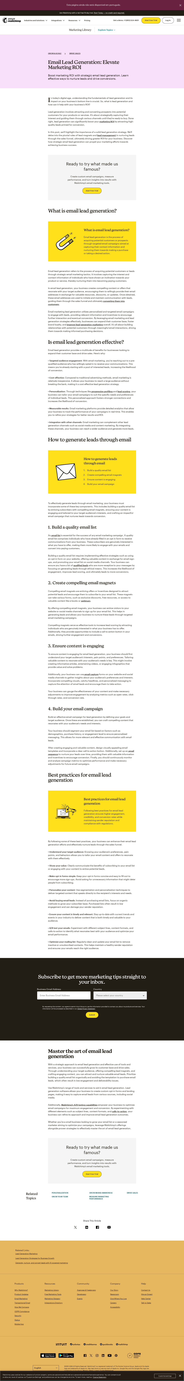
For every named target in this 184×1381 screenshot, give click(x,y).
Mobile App (19, 1324)
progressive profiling (102, 391)
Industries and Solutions (34, 20)
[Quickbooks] (106, 1344)
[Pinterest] (116, 1356)
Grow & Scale (54, 53)
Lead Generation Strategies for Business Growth (34, 1258)
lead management (106, 135)
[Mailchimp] (122, 1344)
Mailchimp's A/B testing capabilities (79, 1105)
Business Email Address (49, 989)
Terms (91, 1371)
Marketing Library (80, 29)
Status (17, 1320)
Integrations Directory (54, 1303)
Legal (97, 1371)
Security (18, 1316)
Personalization (60, 1193)
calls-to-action (119, 1111)
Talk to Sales (146, 1303)
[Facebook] (85, 1356)
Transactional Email (22, 1303)
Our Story (114, 1290)
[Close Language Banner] (180, 5)
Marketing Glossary (52, 1299)
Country (97, 989)
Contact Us (145, 1290)
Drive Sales (74, 53)
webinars (85, 600)
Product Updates (21, 1294)
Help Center (146, 1299)
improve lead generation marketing (85, 324)
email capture (91, 674)
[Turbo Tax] (75, 1344)
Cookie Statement (99, 1377)
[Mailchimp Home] (11, 20)
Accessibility (115, 1307)
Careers (113, 1303)
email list (55, 535)
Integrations (56, 20)
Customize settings (164, 1376)
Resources (73, 20)
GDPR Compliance (22, 1311)
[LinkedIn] (103, 1356)
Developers (81, 1294)
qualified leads (80, 565)
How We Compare (22, 1307)
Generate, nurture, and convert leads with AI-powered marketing (41, 1263)
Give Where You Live (118, 1299)
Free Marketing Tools (53, 1294)
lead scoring (124, 391)
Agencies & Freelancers (86, 1290)
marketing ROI (106, 121)
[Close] (180, 1375)
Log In (168, 20)
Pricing (87, 20)
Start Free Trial (151, 20)
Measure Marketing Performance (99, 1197)
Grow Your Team (60, 1196)
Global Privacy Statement (86, 1009)
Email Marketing (21, 1299)
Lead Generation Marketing (26, 1254)
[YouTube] (110, 1356)
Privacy (85, 1371)
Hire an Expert (146, 1294)
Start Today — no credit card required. (109, 13)
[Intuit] (61, 1344)
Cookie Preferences (107, 1371)
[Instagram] (97, 1356)
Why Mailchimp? (21, 1290)
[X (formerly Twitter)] (91, 1356)
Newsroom (114, 1294)
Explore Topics (105, 29)
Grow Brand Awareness (100, 1193)
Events (79, 1299)
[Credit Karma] (90, 1344)
